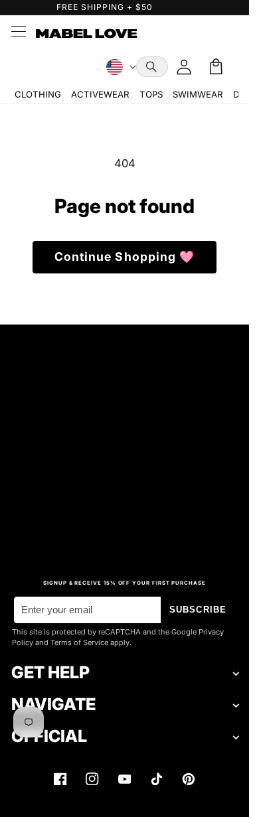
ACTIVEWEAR (100, 94)
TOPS (151, 94)
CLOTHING (38, 94)
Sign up (124, 527)
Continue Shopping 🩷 (124, 256)
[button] (152, 66)
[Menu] (18, 33)
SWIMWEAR (197, 94)
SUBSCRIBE (197, 610)
